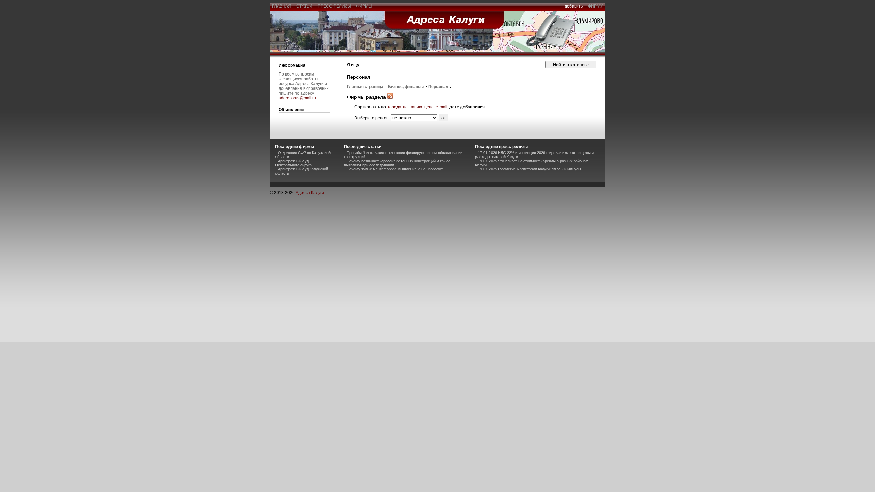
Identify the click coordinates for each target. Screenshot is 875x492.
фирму (595, 6)
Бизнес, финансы (406, 86)
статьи (304, 6)
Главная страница (365, 86)
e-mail (441, 107)
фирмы (364, 6)
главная (281, 6)
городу (394, 107)
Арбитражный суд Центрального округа (293, 163)
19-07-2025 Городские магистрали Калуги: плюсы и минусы (529, 169)
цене (429, 107)
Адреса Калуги (310, 192)
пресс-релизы (334, 6)
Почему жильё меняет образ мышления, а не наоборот (395, 169)
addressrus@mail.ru (297, 98)
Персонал (438, 86)
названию (412, 107)
